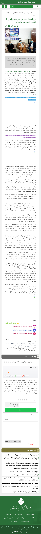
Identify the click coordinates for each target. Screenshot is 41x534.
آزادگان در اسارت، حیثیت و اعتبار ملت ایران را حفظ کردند (24, 475)
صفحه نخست (30, 514)
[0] (4, 362)
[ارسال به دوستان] (9, 26)
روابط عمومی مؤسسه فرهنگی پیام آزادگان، (17, 71)
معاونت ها (32, 518)
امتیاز (35, 400)
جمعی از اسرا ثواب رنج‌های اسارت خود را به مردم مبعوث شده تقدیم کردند (20, 483)
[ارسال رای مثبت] (17, 376)
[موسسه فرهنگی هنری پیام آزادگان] (2, 2)
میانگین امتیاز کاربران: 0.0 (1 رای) (22, 362)
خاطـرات (8, 514)
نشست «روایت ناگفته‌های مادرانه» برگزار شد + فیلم (25, 468)
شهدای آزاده (18, 514)
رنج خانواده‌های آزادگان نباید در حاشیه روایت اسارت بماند (24, 472)
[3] (22, 400)
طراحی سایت (26, 532)
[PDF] (12, 26)
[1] (19, 400)
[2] (20, 400)
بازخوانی (7, 404)
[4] (24, 400)
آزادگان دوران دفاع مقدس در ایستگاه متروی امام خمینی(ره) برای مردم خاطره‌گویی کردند (20, 487)
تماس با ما (14, 521)
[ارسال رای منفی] (25, 376)
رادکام (20, 532)
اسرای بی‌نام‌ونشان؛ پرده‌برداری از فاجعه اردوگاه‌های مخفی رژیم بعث (21, 455)
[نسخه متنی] (6, 26)
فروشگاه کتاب (21, 518)
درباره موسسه (25, 521)
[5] (26, 400)
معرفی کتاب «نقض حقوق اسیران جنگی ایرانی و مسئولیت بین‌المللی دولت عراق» (21, 459)
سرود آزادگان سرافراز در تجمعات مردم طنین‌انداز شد (25, 492)
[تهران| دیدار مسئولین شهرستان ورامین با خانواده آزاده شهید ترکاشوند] (20, 40)
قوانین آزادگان (8, 518)
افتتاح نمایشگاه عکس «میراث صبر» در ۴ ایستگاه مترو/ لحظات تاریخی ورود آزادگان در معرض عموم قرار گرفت (21, 479)
